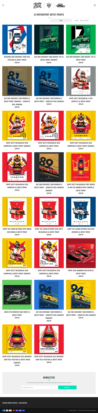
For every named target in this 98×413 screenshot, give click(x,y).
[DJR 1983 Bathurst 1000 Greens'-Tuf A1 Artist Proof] (81, 39)
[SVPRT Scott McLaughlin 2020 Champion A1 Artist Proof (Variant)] (17, 126)
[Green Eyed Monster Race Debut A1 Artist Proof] (17, 295)
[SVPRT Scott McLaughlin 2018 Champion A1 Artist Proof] (49, 253)
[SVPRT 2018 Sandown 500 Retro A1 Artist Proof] (81, 253)
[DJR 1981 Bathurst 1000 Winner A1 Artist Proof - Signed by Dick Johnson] (49, 81)
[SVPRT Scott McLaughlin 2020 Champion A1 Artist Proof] (49, 126)
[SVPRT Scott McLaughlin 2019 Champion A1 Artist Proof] (17, 167)
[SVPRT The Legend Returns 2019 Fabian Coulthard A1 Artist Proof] (17, 212)
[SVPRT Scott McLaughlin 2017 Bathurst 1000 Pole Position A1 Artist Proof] (49, 339)
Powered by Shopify (73, 410)
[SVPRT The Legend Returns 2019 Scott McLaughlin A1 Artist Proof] (49, 212)
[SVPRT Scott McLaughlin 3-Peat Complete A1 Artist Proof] (81, 81)
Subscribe (66, 387)
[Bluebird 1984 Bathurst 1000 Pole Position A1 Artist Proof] (17, 39)
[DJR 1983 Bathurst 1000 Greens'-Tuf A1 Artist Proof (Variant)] (49, 39)
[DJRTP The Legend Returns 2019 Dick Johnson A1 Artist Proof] (81, 212)
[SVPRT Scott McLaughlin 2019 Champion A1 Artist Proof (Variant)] (81, 126)
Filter (61, 20)
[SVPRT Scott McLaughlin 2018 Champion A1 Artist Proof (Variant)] (17, 253)
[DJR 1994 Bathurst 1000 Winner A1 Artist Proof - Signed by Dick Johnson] (81, 295)
